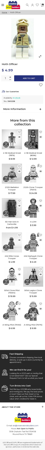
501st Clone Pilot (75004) (12, 291)
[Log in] (32, 5)
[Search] (27, 5)
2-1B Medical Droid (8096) (33, 154)
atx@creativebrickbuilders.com (25, 426)
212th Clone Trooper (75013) (33, 188)
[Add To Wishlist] (41, 85)
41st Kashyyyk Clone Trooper (33, 257)
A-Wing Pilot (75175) (33, 325)
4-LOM (33, 222)
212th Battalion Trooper (12, 188)
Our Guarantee (12, 92)
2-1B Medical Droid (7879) (12, 154)
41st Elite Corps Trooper (12, 257)
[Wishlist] (37, 5)
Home (4, 12)
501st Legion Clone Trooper (33, 291)
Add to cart (29, 78)
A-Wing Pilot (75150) (12, 325)
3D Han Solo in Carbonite (12, 223)
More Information (14, 109)
